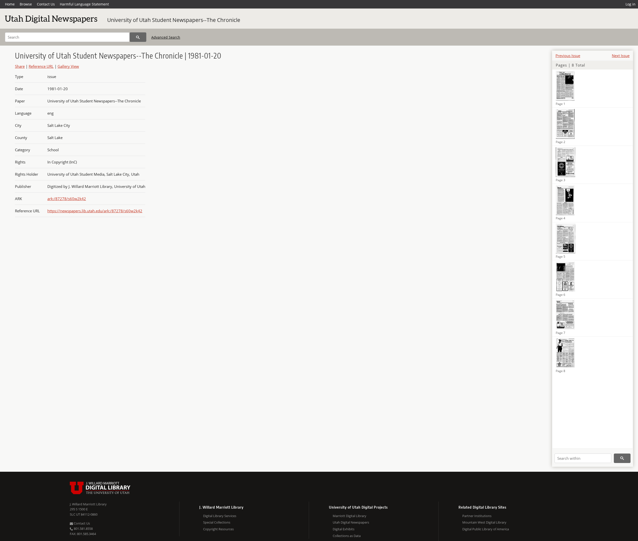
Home (10, 4)
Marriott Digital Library (349, 516)
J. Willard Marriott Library (88, 504)
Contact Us (46, 4)
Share (20, 66)
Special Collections (216, 522)
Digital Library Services (219, 516)
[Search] (138, 37)
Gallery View (68, 66)
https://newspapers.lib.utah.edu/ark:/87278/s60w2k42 (94, 210)
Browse (26, 4)
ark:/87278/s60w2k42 (66, 198)
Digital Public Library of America (485, 529)
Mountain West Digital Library (484, 522)
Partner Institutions (476, 516)
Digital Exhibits (343, 529)
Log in (631, 4)
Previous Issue (568, 55)
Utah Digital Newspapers (351, 522)
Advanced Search (165, 37)
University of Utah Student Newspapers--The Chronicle (173, 19)
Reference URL (41, 66)
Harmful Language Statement (84, 4)
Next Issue (621, 55)
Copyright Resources (218, 529)
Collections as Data (347, 536)
